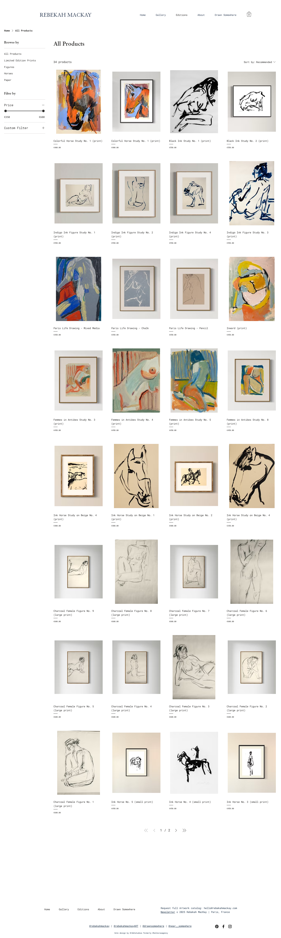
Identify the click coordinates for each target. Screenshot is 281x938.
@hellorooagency (160, 933)
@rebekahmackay (99, 926)
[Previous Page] (154, 830)
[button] (161, 15)
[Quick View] (78, 102)
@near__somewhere (180, 926)
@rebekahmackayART (126, 926)
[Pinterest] (217, 926)
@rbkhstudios (136, 933)
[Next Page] (176, 830)
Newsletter (168, 912)
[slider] (5, 110)
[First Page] (146, 830)
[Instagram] (230, 926)
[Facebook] (223, 926)
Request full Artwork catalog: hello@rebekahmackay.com (199, 908)
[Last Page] (184, 830)
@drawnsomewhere (153, 926)
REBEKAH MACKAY (66, 15)
